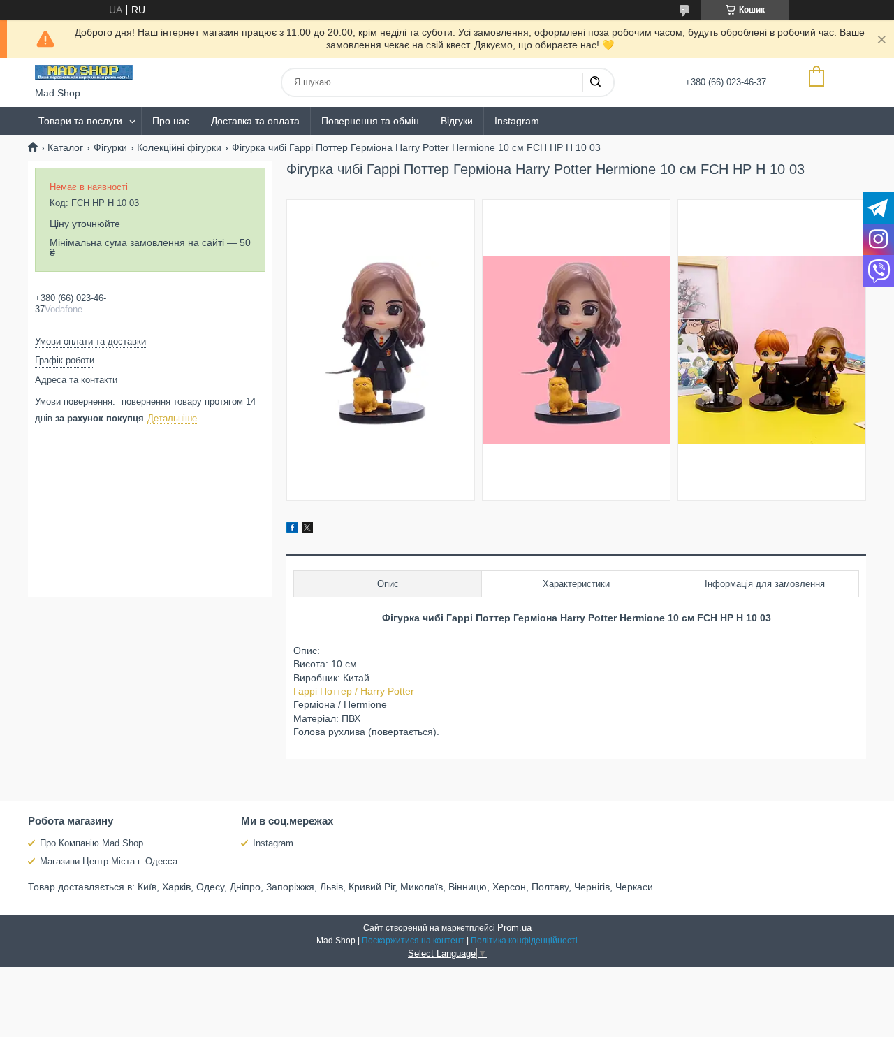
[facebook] (292, 529)
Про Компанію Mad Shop (91, 843)
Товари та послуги (80, 120)
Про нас (170, 120)
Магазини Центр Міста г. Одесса (108, 861)
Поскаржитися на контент (413, 940)
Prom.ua (514, 927)
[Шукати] (595, 82)
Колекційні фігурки (179, 147)
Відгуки (457, 120)
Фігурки (110, 147)
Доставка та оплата (255, 120)
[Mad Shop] (84, 72)
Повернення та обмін (370, 120)
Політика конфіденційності (524, 940)
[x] (307, 529)
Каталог (65, 147)
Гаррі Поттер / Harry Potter (353, 691)
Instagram (516, 120)
